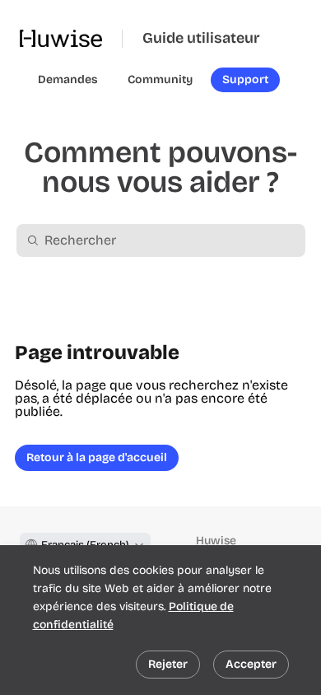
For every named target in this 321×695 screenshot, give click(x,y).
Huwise (216, 541)
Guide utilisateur (201, 38)
